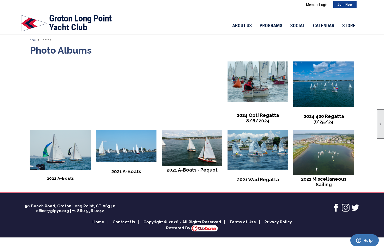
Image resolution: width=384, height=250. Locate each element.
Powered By (178, 228)
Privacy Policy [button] (278, 222)
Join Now (345, 4)
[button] (242, 25)
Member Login (317, 4)
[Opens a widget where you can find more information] (364, 240)
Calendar (323, 25)
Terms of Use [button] (242, 222)
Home (31, 40)
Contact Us (124, 222)
